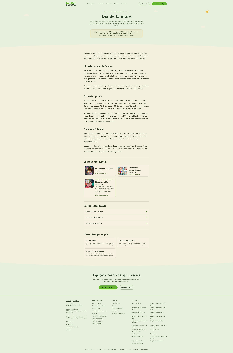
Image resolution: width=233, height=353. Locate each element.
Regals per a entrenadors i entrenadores (158, 326)
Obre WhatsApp (126, 287)
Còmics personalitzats (99, 316)
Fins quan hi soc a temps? (94, 211)
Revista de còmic (97, 319)
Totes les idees (136, 303)
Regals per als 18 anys (138, 341)
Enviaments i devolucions (140, 349)
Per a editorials (97, 324)
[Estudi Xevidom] (71, 4)
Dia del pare (135, 334)
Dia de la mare (155, 329)
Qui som (116, 4)
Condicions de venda (125, 349)
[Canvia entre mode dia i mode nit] (149, 3)
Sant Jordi (153, 334)
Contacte (124, 4)
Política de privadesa (110, 349)
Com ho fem (116, 303)
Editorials (109, 4)
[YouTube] (81, 317)
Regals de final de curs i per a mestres (139, 330)
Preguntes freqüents (118, 313)
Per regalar (90, 4)
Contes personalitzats (99, 306)
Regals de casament (156, 341)
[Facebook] (72, 317)
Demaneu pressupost (108, 287)
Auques (94, 313)
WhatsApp (69, 324)
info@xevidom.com (72, 327)
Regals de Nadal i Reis (157, 321)
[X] (76, 317)
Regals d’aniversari (137, 336)
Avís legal (99, 349)
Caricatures (96, 308)
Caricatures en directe (99, 311)
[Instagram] (68, 317)
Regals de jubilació (137, 343)
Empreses (101, 4)
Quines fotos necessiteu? (94, 223)
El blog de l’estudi (117, 308)
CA (67, 330)
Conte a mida (96, 303)
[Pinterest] (85, 317)
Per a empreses (97, 321)
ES (70, 330)
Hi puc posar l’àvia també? (94, 217)
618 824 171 (69, 313)
